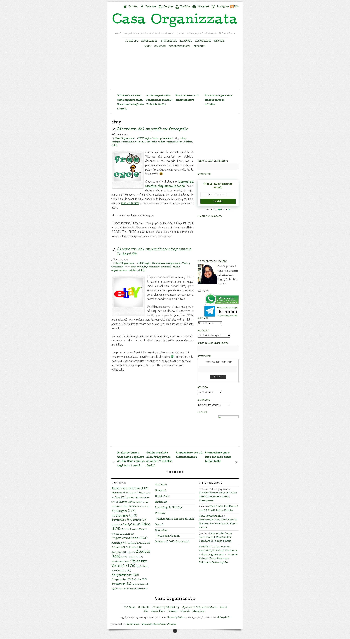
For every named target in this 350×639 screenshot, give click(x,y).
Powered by (211, 209)
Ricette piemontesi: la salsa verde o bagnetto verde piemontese (218, 497)
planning (118, 543)
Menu (148, 46)
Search (159, 524)
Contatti (160, 490)
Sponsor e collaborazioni (172, 541)
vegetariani (118, 589)
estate (139, 520)
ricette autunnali (132, 557)
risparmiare (125, 575)
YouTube (185, 6)
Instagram (222, 6)
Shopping (199, 46)
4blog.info (223, 617)
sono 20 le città (130, 203)
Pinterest (203, 6)
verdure (142, 589)
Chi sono (161, 485)
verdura (131, 589)
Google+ (168, 6)
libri (126, 529)
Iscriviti (218, 201)
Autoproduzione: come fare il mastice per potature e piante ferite (218, 524)
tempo (135, 584)
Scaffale (160, 46)
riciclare (188, 142)
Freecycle (152, 142)
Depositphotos (175, 617)
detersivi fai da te (126, 507)
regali (131, 552)
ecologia (115, 142)
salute (139, 579)
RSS (236, 6)
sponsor (121, 584)
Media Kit (161, 502)
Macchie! (219, 41)
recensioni (118, 552)
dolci (145, 507)
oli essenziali (125, 534)
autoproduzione (129, 488)
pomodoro (133, 543)
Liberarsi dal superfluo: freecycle (152, 129)
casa (120, 497)
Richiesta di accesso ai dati (175, 519)
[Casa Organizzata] (175, 27)
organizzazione (174, 142)
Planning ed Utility (168, 507)
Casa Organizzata (124, 138)
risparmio (121, 579)
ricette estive (121, 562)
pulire (118, 547)
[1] (167, 472)
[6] (180, 472)
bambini (119, 493)
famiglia (132, 524)
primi (145, 543)
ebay (183, 138)
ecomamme (128, 142)
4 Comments (166, 138)
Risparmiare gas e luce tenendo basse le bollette (218, 100)
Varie (155, 138)
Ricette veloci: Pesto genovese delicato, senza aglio (218, 559)
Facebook (150, 6)
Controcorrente (179, 46)
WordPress (132, 624)
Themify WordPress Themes (159, 624)
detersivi (140, 502)
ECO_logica (144, 138)
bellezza (134, 493)
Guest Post (162, 496)
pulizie (133, 547)
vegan (144, 584)
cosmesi (132, 498)
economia (140, 142)
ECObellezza (149, 41)
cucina (125, 502)
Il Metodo (131, 41)
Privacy (160, 513)
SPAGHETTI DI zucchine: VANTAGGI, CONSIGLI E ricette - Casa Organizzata (218, 551)
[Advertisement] (175, 70)
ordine (161, 142)
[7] (182, 472)
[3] (172, 472)
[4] (175, 472)
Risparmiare (203, 41)
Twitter (133, 6)
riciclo (114, 145)
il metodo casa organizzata (166, 263)
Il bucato (186, 41)
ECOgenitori (169, 41)
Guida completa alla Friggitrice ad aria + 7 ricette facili (159, 100)
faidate (116, 525)
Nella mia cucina (168, 536)
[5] (177, 472)
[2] (170, 472)
